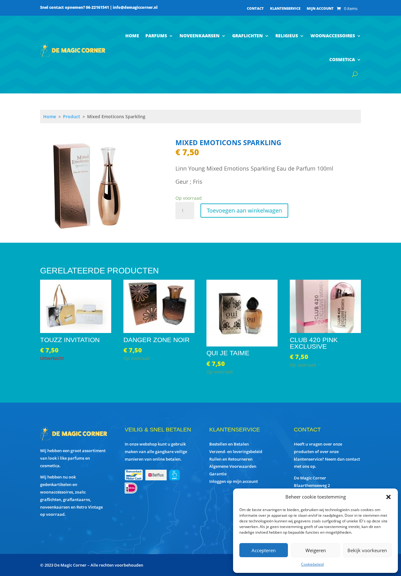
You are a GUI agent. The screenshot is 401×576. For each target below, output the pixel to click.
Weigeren (315, 550)
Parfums (156, 36)
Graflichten (247, 36)
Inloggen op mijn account (233, 481)
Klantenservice (285, 8)
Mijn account (320, 8)
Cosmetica (342, 59)
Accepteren (264, 550)
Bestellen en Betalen (229, 444)
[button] (388, 497)
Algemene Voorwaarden (232, 466)
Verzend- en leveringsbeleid (235, 451)
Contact (255, 8)
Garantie (218, 474)
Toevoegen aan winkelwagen (244, 210)
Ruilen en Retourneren (231, 459)
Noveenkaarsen (200, 36)
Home (132, 36)
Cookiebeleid (312, 564)
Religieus (286, 36)
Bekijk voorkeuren (367, 550)
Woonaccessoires (332, 36)
